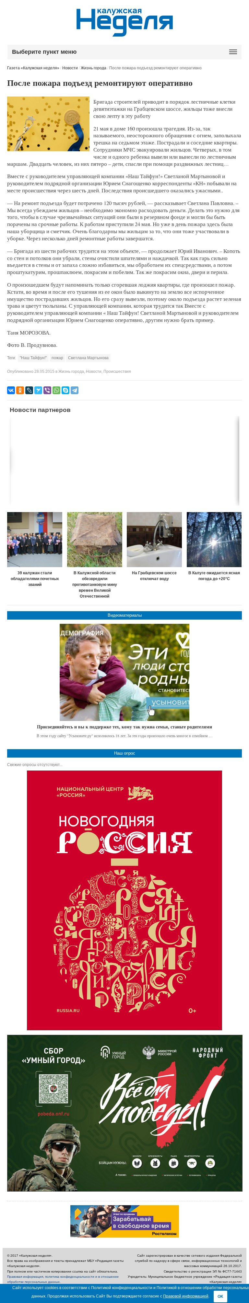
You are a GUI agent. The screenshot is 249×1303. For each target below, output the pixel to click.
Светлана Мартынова (88, 358)
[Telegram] (74, 390)
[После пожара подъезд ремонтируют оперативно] (48, 150)
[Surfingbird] (38, 390)
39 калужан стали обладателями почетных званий (35, 579)
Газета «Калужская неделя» (33, 68)
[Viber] (47, 390)
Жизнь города (93, 68)
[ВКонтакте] (11, 390)
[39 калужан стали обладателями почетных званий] (34, 539)
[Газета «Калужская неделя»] (124, 33)
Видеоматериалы (125, 615)
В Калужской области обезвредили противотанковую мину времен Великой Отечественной (94, 585)
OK (220, 1296)
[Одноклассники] (20, 390)
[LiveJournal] (29, 390)
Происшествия (117, 371)
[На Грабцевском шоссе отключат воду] (154, 539)
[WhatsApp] (56, 390)
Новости (70, 68)
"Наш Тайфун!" (33, 358)
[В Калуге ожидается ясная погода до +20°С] (214, 539)
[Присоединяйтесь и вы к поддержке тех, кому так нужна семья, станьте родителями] (124, 672)
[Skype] (65, 390)
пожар (57, 358)
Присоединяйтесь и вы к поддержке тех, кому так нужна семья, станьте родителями (124, 726)
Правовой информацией (185, 1296)
